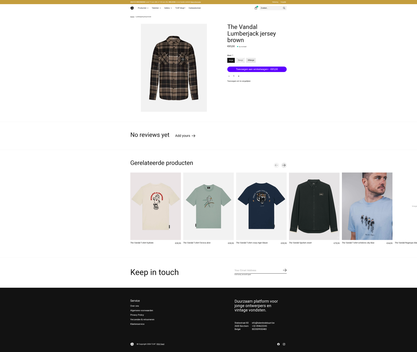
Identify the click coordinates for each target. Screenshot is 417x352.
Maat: (230, 55)
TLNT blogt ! (180, 8)
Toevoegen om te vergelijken (239, 81)
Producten (142, 8)
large (231, 60)
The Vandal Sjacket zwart (300, 242)
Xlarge (240, 60)
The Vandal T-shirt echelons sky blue (358, 242)
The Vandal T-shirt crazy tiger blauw (252, 242)
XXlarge (251, 60)
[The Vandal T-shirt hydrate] (155, 206)
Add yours (182, 135)
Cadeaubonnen (195, 8)
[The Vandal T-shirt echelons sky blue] (367, 206)
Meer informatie (196, 2)
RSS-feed (160, 344)
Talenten (155, 8)
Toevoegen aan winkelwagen (257, 69)
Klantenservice (137, 324)
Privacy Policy (137, 315)
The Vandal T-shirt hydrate (141, 242)
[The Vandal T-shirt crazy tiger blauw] (261, 206)
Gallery (167, 8)
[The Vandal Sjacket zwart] (314, 206)
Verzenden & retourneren (142, 319)
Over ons (134, 306)
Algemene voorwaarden (141, 310)
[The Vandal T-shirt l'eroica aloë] (208, 206)
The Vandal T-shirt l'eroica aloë (196, 242)
